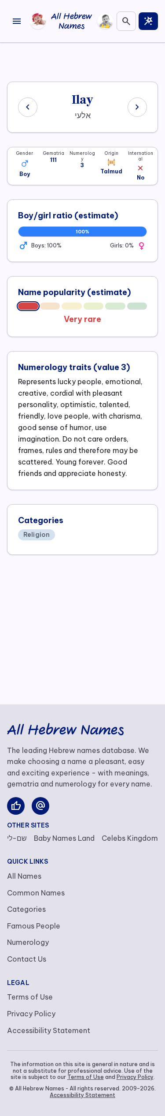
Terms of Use (30, 996)
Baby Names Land (64, 838)
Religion (36, 535)
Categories (26, 909)
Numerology (28, 942)
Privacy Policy (31, 1013)
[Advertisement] (82, 60)
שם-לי (17, 838)
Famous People (33, 925)
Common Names (36, 892)
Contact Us (26, 959)
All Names (24, 876)
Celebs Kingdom (130, 838)
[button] (24, 163)
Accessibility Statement (48, 1030)
